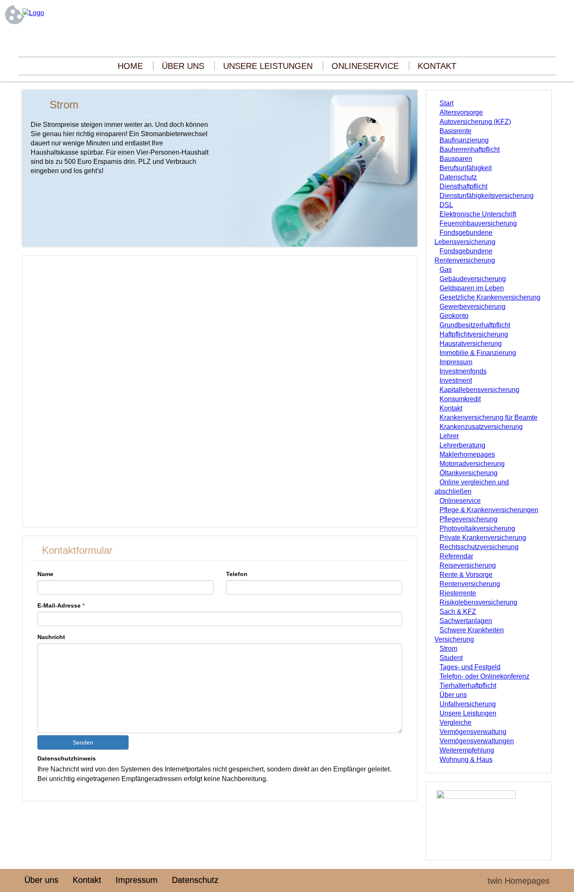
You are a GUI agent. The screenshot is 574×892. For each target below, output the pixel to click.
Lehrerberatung (462, 445)
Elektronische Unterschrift (478, 214)
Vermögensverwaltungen (477, 741)
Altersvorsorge (461, 112)
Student (451, 657)
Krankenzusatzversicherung (481, 426)
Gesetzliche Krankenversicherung (490, 297)
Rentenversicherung (470, 583)
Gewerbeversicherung (473, 306)
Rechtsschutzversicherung (479, 546)
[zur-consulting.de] (33, 12)
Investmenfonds (463, 371)
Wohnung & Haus (466, 759)
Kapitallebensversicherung (479, 389)
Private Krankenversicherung (483, 537)
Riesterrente (458, 593)
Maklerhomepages (467, 454)
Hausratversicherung (471, 343)
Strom (448, 648)
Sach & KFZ (458, 611)
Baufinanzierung (464, 140)
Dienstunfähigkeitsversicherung (487, 195)
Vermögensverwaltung (473, 731)
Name (45, 574)
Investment (456, 380)
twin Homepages (518, 880)
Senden (83, 742)
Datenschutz (458, 177)
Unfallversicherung (468, 704)
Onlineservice (365, 66)
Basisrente (455, 130)
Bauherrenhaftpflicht (470, 149)
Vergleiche (455, 722)
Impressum (456, 362)
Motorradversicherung (472, 463)
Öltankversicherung (469, 472)
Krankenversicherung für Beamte (488, 417)
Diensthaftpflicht (463, 186)
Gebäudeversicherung (473, 278)
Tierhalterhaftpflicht (468, 685)
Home (130, 66)
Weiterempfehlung (467, 750)
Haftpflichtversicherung (474, 334)
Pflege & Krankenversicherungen (489, 509)
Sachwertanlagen (466, 620)
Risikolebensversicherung (478, 602)
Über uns (183, 66)
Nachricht (51, 637)
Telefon (237, 574)
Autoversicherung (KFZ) (475, 121)
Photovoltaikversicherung (477, 528)
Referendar (456, 556)
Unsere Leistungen (268, 66)
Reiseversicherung (468, 565)
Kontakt (437, 66)
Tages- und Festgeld (470, 667)
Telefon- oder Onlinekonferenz (484, 676)
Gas (446, 269)
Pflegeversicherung (469, 519)
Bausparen (456, 158)
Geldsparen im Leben (472, 288)
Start (446, 103)
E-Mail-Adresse (60, 605)
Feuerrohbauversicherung (478, 223)
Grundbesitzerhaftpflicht (475, 325)
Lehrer (449, 435)
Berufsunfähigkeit (466, 167)
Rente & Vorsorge (466, 574)
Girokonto (454, 315)
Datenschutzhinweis (66, 758)
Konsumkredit (460, 399)
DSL (446, 204)
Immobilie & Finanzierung (478, 352)
